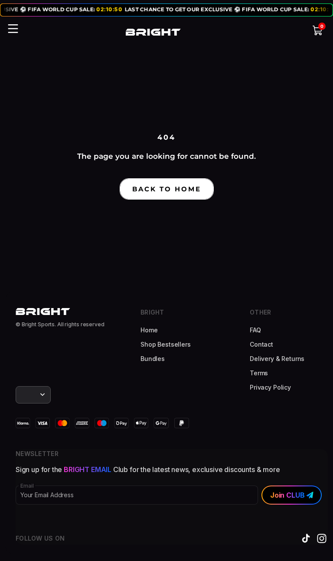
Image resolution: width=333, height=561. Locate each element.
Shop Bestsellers (165, 344)
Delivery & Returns (277, 358)
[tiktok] (306, 538)
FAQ (255, 330)
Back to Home (166, 189)
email (26, 486)
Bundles (152, 358)
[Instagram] (322, 538)
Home (148, 330)
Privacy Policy (270, 387)
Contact (261, 344)
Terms (259, 373)
